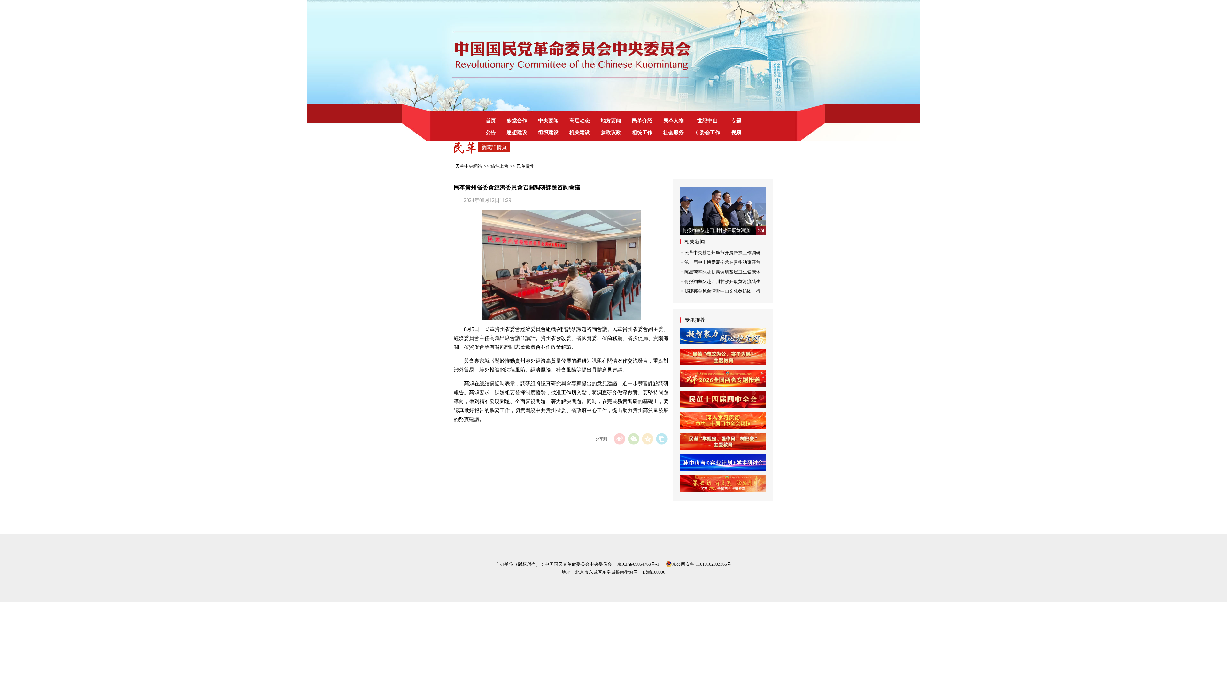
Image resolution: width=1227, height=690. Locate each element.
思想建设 (517, 132)
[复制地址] (661, 438)
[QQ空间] (647, 438)
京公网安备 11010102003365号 (701, 564)
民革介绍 (642, 120)
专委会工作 (707, 132)
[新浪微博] (619, 438)
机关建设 (579, 132)
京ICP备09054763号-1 (638, 564)
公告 (491, 132)
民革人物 (673, 120)
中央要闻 (548, 120)
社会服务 (673, 132)
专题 (736, 120)
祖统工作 (642, 132)
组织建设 (548, 132)
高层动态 (579, 120)
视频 (736, 132)
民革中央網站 (468, 166)
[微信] (633, 438)
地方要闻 (611, 120)
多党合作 (517, 120)
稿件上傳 (499, 166)
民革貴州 (526, 166)
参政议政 (611, 132)
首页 (491, 120)
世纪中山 (707, 120)
